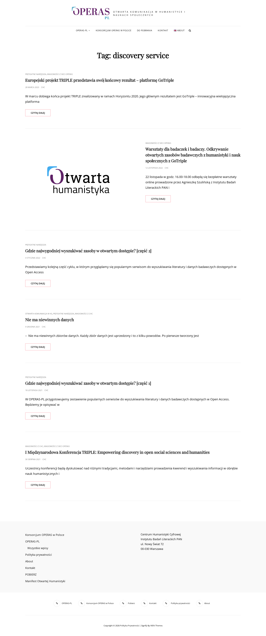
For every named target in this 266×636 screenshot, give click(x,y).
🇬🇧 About (179, 30)
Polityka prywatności (38, 554)
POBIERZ (30, 574)
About (29, 561)
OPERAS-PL (82, 30)
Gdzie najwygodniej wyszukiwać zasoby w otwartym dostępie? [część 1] (88, 383)
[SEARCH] (189, 30)
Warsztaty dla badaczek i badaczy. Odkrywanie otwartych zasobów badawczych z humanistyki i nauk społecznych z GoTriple (192, 154)
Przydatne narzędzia (35, 74)
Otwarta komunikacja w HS (38, 313)
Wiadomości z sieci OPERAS (60, 74)
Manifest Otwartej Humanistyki (45, 581)
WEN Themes (156, 625)
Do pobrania (144, 30)
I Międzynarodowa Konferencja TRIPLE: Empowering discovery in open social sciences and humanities (117, 452)
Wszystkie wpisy (37, 548)
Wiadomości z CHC (84, 313)
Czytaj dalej (40, 113)
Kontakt (163, 30)
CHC (43, 87)
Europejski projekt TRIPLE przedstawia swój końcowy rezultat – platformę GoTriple (99, 80)
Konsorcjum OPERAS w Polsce (113, 30)
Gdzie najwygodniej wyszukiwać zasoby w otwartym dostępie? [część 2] (88, 250)
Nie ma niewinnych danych (49, 319)
